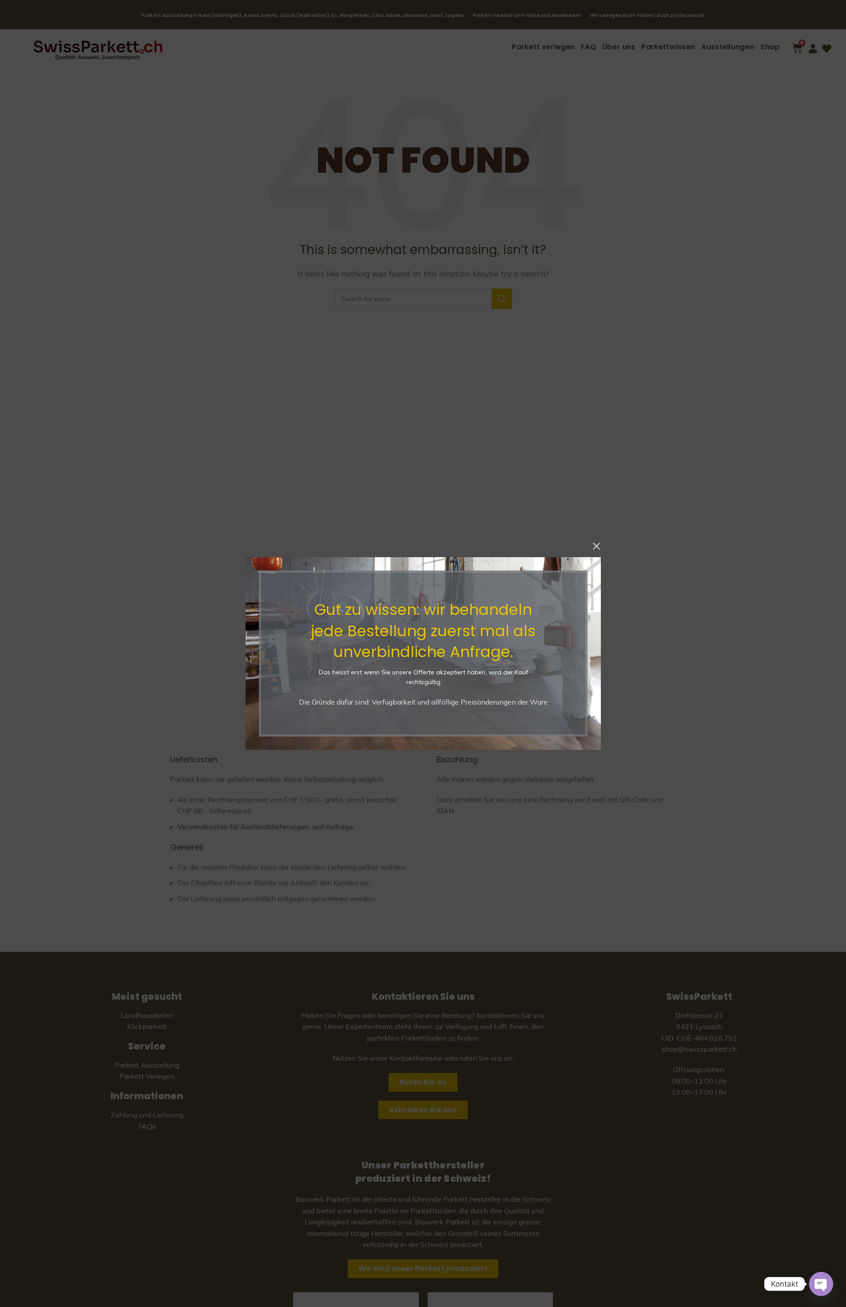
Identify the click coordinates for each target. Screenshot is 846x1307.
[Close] (596, 546)
